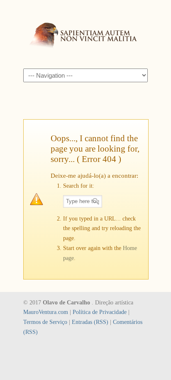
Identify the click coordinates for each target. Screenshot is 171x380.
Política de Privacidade (100, 312)
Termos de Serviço (45, 322)
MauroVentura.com (45, 312)
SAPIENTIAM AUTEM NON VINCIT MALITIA (85, 33)
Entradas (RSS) (90, 322)
